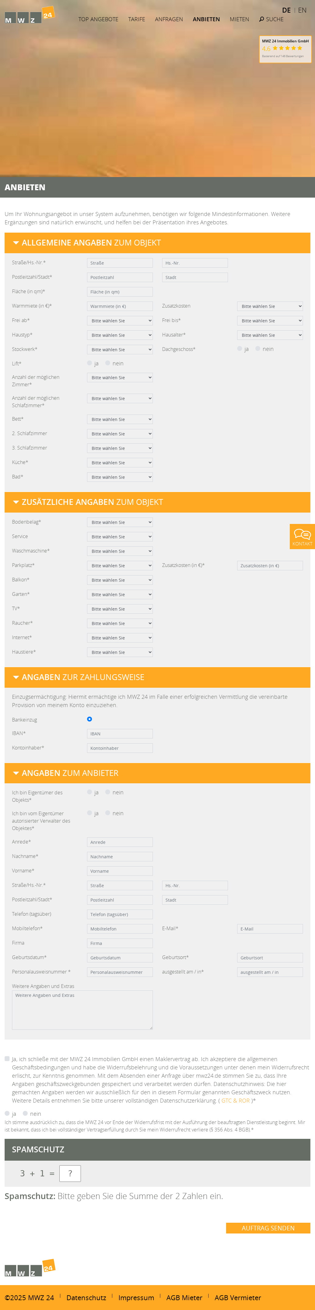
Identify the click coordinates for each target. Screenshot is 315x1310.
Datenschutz (86, 1297)
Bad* (17, 476)
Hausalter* (174, 334)
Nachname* (25, 856)
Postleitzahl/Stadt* (32, 276)
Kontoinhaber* (28, 747)
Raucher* (22, 623)
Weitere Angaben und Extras (43, 986)
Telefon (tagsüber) (31, 914)
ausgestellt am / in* (183, 971)
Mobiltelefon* (27, 928)
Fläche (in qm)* (28, 291)
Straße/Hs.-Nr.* (29, 262)
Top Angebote (98, 19)
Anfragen (169, 19)
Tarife (136, 19)
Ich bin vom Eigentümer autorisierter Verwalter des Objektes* (41, 821)
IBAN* (19, 733)
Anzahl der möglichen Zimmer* (35, 381)
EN (302, 9)
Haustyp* (22, 334)
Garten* (21, 594)
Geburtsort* (175, 957)
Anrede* (21, 841)
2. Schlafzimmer (29, 433)
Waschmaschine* (31, 550)
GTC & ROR (236, 1100)
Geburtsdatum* (29, 957)
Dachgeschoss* (179, 349)
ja (247, 348)
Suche (274, 19)
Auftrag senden (268, 1228)
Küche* (20, 462)
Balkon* (21, 579)
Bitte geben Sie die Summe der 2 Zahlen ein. (114, 1196)
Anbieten (206, 19)
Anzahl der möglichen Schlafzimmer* (35, 402)
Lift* (17, 363)
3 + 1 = (37, 1173)
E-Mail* (170, 928)
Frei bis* (171, 320)
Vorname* (23, 870)
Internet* (22, 637)
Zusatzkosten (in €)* (183, 565)
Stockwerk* (25, 349)
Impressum (136, 1297)
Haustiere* (24, 651)
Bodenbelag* (26, 521)
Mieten (239, 19)
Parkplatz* (23, 565)
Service (20, 536)
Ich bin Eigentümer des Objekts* (37, 796)
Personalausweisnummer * (41, 971)
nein (268, 348)
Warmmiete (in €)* (32, 305)
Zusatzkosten (176, 305)
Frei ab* (21, 320)
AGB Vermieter (238, 1297)
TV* (16, 608)
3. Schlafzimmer (29, 447)
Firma (18, 942)
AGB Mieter (184, 1297)
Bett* (18, 418)
